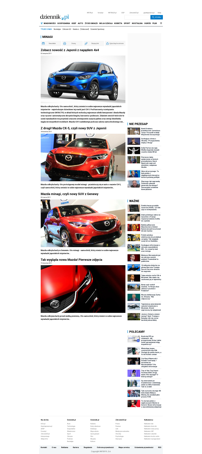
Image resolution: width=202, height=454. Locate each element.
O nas (54, 447)
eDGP (43, 429)
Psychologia (120, 436)
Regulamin (88, 447)
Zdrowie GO (66, 29)
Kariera (76, 447)
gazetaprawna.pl (149, 13)
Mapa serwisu (124, 447)
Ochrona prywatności (105, 447)
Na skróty (45, 420)
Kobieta (93, 424)
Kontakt (44, 447)
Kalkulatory (148, 420)
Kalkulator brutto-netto (151, 436)
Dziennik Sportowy (97, 29)
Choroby (118, 434)
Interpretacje (45, 436)
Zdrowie (70, 436)
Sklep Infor (44, 439)
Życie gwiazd (94, 434)
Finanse (118, 426)
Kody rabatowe (95, 426)
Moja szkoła (94, 431)
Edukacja (93, 429)
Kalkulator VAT (149, 431)
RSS (159, 447)
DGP (123, 13)
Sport (69, 434)
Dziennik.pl (71, 420)
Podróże (70, 439)
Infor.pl (43, 424)
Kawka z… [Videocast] (81, 29)
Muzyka (93, 439)
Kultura (92, 441)
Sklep (159, 13)
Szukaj (158, 17)
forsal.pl (100, 13)
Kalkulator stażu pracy (151, 429)
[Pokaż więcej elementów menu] (161, 23)
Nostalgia (57, 29)
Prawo (118, 424)
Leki (117, 429)
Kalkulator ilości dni (150, 426)
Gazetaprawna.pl (46, 426)
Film (91, 436)
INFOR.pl (90, 13)
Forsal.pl (43, 431)
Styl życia (119, 439)
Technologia (71, 426)
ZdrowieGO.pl (134, 13)
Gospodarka (71, 429)
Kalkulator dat (148, 424)
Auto (68, 424)
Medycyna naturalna (122, 431)
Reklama (64, 447)
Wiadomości (71, 431)
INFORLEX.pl (112, 13)
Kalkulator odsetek (150, 434)
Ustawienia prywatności (144, 447)
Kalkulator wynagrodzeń (152, 439)
